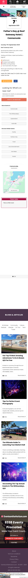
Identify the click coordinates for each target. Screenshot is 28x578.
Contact (14, 562)
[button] (16, 81)
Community (14, 325)
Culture (22, 325)
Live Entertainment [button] (14, 146)
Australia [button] (13, 123)
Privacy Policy (14, 559)
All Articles (5, 325)
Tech (23, 327)
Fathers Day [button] (14, 137)
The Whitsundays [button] (14, 114)
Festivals (3, 327)
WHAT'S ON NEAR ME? (14, 100)
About (14, 551)
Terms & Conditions (14, 554)
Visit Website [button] (7, 81)
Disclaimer (14, 556)
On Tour (17, 327)
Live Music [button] (14, 151)
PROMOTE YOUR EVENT (14, 538)
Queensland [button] (14, 118)
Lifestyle (10, 327)
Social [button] (14, 156)
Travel (13, 329)
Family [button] (14, 132)
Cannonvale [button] (14, 109)
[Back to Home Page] (3, 6)
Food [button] (14, 142)
